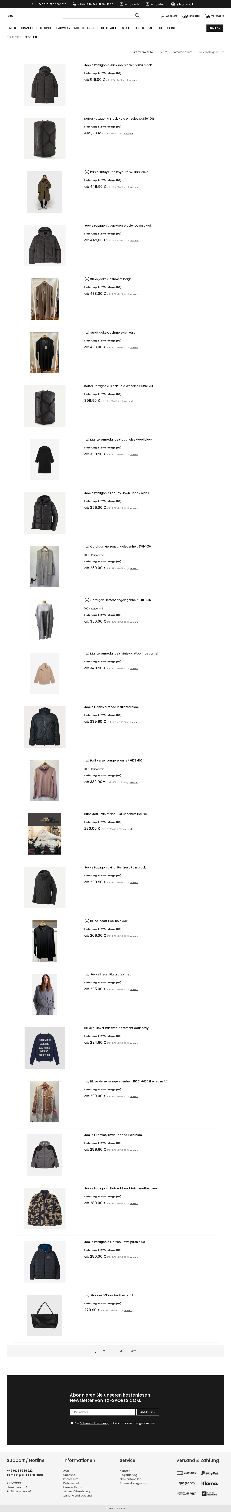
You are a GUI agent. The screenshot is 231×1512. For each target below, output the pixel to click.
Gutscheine (166, 28)
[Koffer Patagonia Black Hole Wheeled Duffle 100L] (44, 160)
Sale (150, 28)
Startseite (14, 37)
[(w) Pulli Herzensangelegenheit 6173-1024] (44, 802)
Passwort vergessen (133, 1483)
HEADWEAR (62, 28)
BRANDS (27, 28)
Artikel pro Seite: (143, 52)
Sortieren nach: (182, 52)
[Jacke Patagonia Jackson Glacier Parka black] (44, 106)
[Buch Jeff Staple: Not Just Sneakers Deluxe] (44, 855)
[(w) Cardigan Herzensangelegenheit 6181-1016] (44, 588)
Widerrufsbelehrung (76, 1491)
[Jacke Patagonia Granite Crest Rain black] (44, 909)
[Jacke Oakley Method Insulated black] (44, 748)
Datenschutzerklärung (94, 1423)
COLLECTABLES (107, 28)
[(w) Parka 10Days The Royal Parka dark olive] (44, 213)
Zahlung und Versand (77, 1495)
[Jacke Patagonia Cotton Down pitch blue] (44, 1283)
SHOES (139, 28)
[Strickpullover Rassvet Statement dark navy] (45, 1069)
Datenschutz (72, 1483)
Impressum (70, 1479)
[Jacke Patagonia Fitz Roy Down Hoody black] (44, 534)
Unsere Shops (72, 1487)
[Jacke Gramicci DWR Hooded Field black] (45, 1176)
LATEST (13, 28)
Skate (126, 28)
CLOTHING (43, 28)
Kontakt (125, 1471)
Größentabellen (130, 1479)
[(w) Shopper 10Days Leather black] (44, 1337)
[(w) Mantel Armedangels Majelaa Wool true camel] (44, 695)
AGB (66, 1471)
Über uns (69, 1475)
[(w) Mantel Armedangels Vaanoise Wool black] (44, 481)
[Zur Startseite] (11, 22)
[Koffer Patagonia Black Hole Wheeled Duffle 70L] (44, 427)
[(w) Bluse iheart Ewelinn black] (45, 962)
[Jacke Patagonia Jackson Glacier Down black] (44, 267)
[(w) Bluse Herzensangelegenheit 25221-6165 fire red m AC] (44, 1123)
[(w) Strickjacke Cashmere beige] (44, 320)
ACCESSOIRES (84, 28)
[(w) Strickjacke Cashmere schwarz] (44, 374)
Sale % (215, 28)
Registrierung (129, 1475)
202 (133, 1351)
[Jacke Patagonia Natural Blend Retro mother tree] (44, 1230)
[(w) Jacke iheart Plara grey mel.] (44, 1016)
